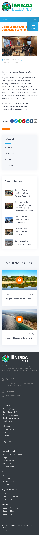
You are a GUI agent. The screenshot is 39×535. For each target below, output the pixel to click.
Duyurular (9, 166)
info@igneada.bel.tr (13, 396)
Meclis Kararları (8, 461)
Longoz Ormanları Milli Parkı (18, 299)
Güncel (7, 295)
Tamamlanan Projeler (11, 496)
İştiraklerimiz (7, 421)
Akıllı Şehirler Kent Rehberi (13, 455)
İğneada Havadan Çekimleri (18, 338)
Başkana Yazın (8, 514)
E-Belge (6, 436)
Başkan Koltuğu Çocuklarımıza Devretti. (21, 232)
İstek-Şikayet (8, 445)
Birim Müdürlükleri (10, 412)
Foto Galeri (9, 154)
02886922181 (11, 391)
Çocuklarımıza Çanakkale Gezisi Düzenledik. (22, 220)
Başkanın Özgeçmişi (10, 508)
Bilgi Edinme (7, 442)
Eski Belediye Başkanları (12, 418)
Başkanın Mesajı (9, 511)
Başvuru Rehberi (9, 458)
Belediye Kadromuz (10, 415)
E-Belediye (7, 433)
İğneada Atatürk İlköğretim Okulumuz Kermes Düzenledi (24, 193)
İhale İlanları (7, 464)
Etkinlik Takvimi (11, 160)
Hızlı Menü (32, 27)
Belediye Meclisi (9, 409)
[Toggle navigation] (4, 13)
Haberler (8, 148)
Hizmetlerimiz (8, 499)
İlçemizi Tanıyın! (8, 430)
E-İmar (5, 439)
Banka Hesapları (9, 467)
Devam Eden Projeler (11, 493)
